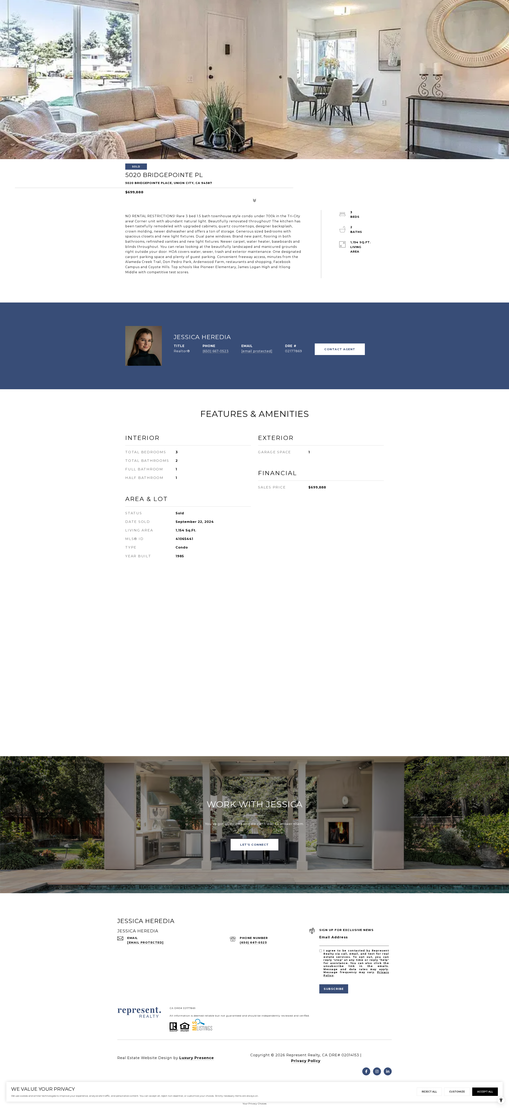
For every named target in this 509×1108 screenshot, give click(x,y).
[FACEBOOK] (366, 1071)
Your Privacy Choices (254, 1103)
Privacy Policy (306, 1061)
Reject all (429, 1091)
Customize (457, 1091)
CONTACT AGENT (339, 349)
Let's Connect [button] (254, 844)
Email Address (333, 937)
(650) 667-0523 (216, 351)
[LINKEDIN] (388, 1071)
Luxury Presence (196, 1058)
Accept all (485, 1091)
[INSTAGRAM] (377, 1071)
